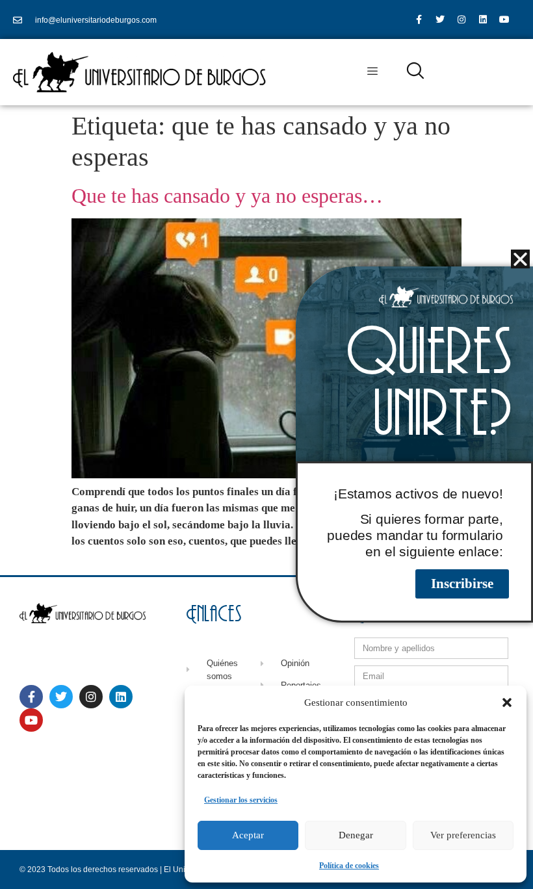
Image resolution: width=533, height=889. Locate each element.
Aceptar (248, 835)
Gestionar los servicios (241, 800)
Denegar (356, 835)
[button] (507, 702)
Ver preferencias (463, 835)
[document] (266, 444)
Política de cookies (349, 865)
